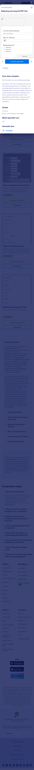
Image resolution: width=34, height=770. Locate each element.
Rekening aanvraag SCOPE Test (14, 11)
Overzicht (5, 68)
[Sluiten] (31, 2)
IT (4, 121)
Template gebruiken (17, 61)
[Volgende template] (31, 61)
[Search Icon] (31, 7)
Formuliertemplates (6, 7)
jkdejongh (9, 130)
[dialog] (17, 385)
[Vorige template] (2, 61)
